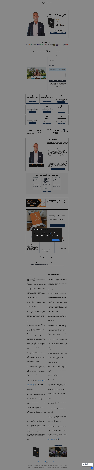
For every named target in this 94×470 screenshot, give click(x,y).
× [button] (60, 228)
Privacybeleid (52, 233)
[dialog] (47, 235)
